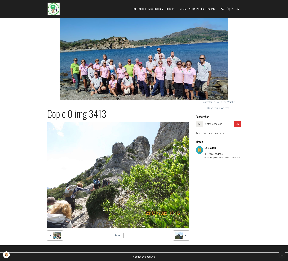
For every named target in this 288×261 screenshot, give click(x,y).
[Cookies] (6, 254)
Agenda (183, 9)
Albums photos (196, 9)
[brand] (54, 8)
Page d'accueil (139, 9)
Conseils (170, 9)
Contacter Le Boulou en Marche (218, 102)
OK (237, 124)
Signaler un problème (218, 108)
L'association (154, 9)
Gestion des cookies (144, 256)
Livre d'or (210, 9)
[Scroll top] (282, 255)
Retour (118, 235)
